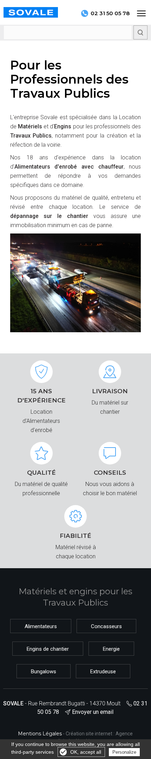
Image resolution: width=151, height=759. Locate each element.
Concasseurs (106, 626)
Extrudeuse (103, 671)
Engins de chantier (48, 649)
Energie (111, 649)
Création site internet (89, 733)
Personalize (124, 752)
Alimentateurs (41, 626)
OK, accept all (85, 752)
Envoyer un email (92, 712)
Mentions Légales (40, 733)
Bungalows (43, 671)
